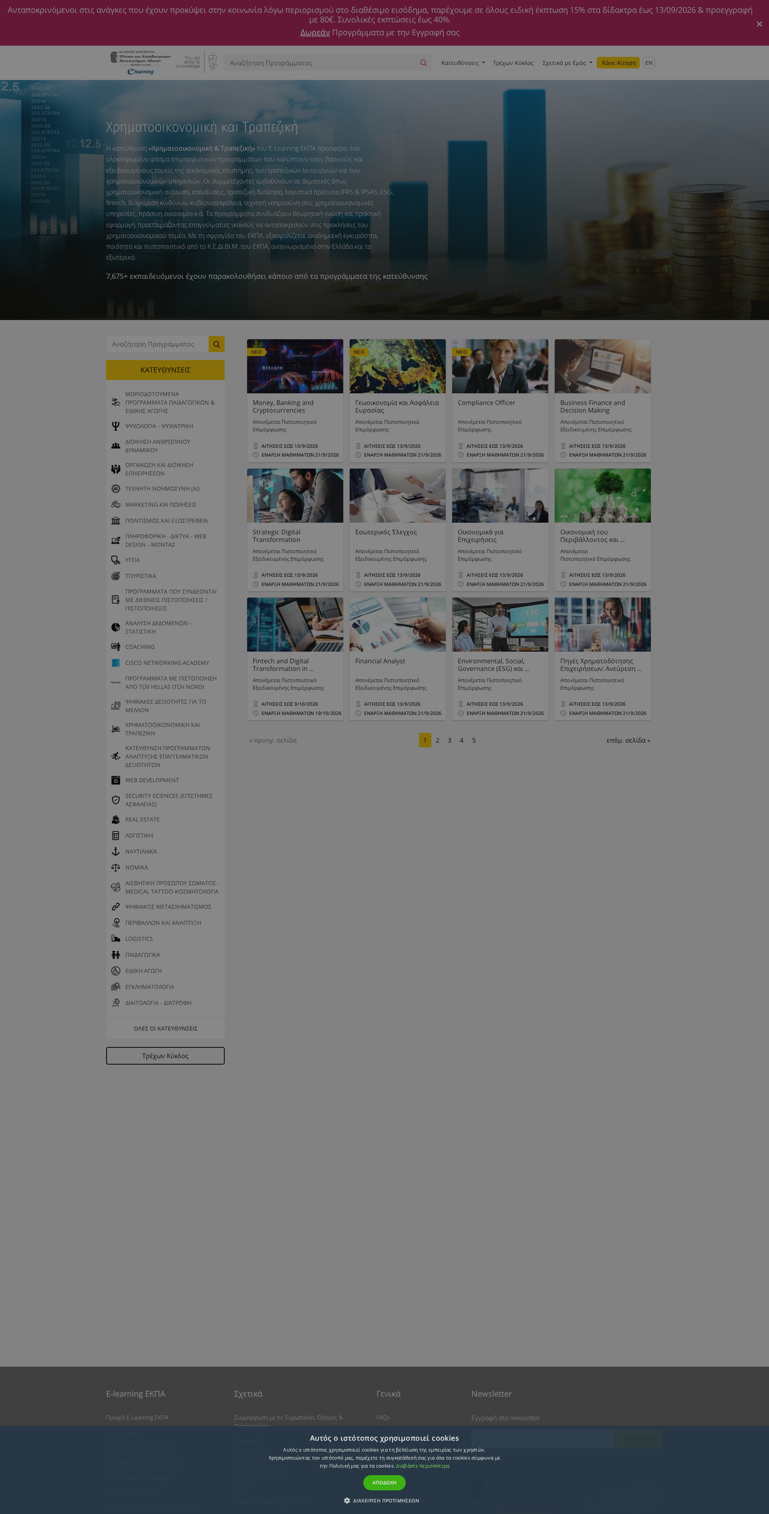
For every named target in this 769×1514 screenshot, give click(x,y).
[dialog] (384, 757)
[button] (384, 1500)
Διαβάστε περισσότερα (422, 1465)
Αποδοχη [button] (384, 1482)
